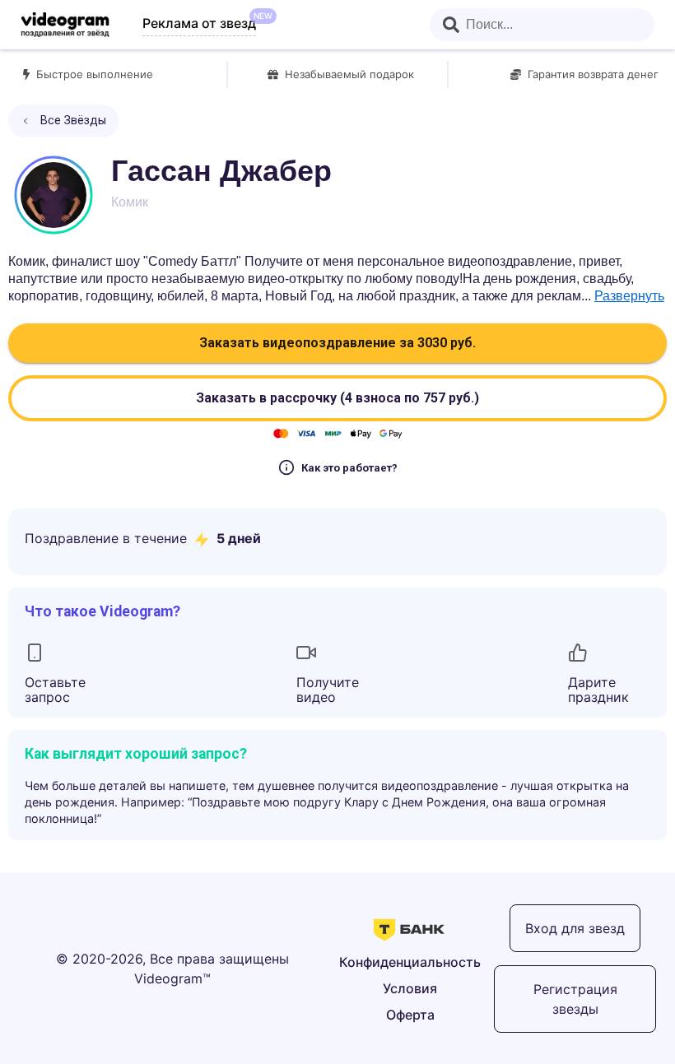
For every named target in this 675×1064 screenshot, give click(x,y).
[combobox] (542, 24)
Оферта (410, 1014)
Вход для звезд (575, 928)
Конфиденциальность (410, 962)
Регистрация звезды (575, 999)
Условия (410, 988)
